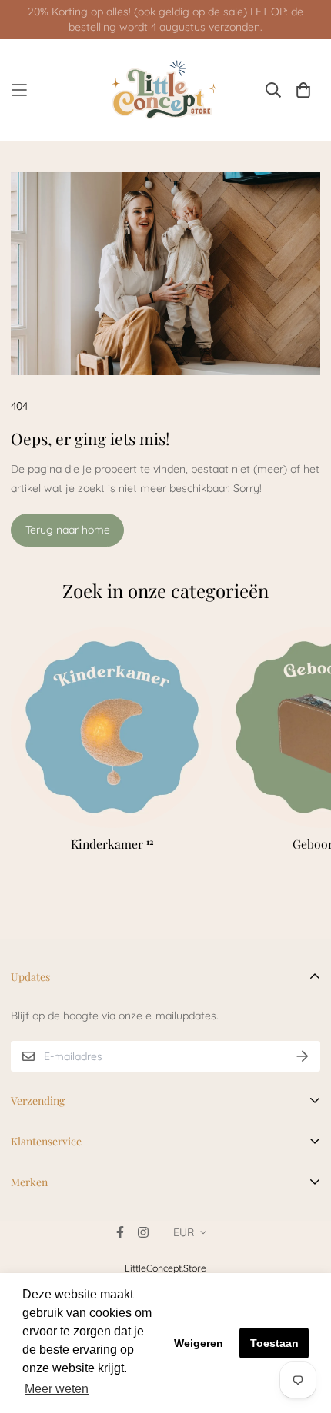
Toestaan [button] (274, 1343)
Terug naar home (67, 530)
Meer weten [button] (57, 1388)
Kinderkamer (112, 844)
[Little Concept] (165, 90)
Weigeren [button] (198, 1343)
